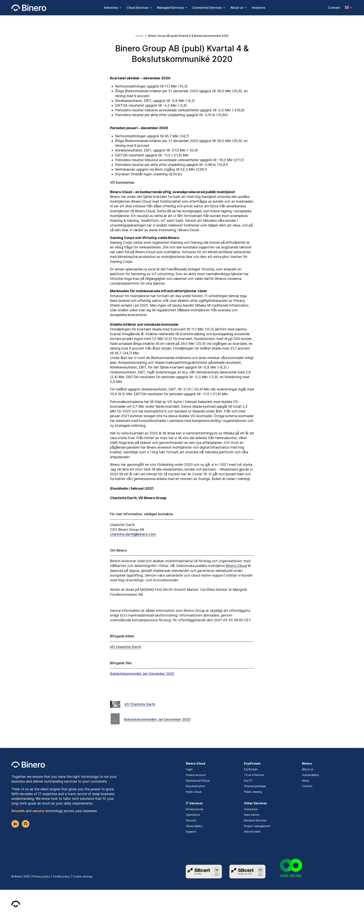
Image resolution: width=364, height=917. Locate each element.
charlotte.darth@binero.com (133, 534)
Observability (194, 826)
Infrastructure (194, 809)
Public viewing (253, 791)
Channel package (255, 786)
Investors (258, 7)
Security (191, 820)
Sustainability (310, 775)
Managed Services (170, 7)
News (305, 780)
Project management (257, 826)
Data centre (251, 814)
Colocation (251, 809)
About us (236, 7)
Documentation (195, 786)
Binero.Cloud (236, 566)
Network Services (255, 820)
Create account (196, 775)
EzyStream (251, 769)
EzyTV (248, 780)
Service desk (252, 831)
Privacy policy (41, 876)
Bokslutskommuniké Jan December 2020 (142, 674)
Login (189, 769)
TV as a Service (254, 775)
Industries (111, 7)
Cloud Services (137, 7)
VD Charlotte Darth (125, 647)
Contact (334, 7)
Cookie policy (61, 876)
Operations (193, 814)
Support (191, 831)
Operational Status (198, 780)
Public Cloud (194, 791)
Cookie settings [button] (83, 876)
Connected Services (207, 7)
